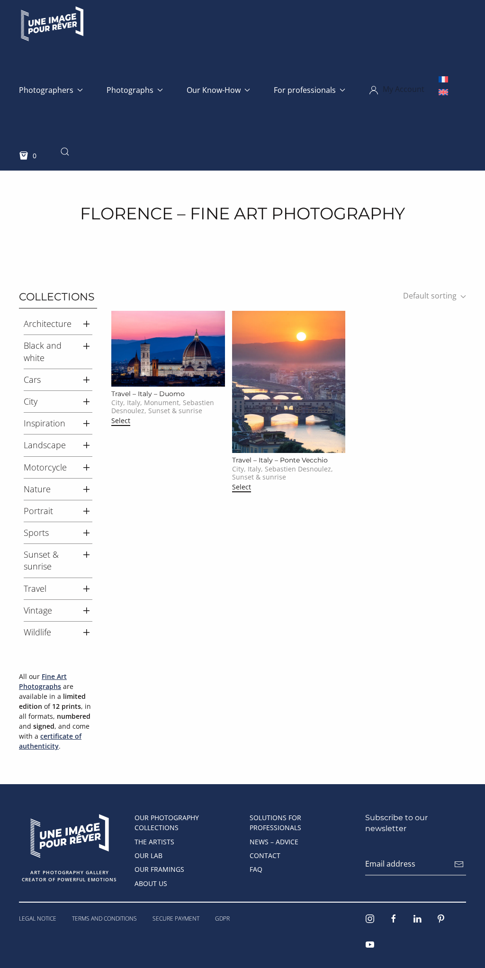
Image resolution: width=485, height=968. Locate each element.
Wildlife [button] (37, 632)
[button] (396, 90)
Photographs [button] (130, 90)
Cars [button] (32, 379)
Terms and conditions (104, 918)
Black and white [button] (43, 351)
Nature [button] (37, 489)
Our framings (159, 869)
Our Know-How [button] (214, 90)
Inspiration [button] (44, 423)
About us (151, 883)
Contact (265, 855)
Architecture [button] (48, 323)
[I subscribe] (459, 864)
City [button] (30, 401)
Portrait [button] (38, 510)
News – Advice (274, 841)
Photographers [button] (46, 90)
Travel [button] (35, 588)
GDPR (222, 918)
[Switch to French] (443, 78)
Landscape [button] (45, 445)
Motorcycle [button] (45, 467)
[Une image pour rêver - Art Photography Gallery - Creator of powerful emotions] (69, 835)
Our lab (148, 855)
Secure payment (176, 918)
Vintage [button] (38, 610)
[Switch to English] (443, 91)
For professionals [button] (305, 90)
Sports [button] (36, 532)
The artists (154, 841)
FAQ (256, 869)
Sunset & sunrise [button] (41, 560)
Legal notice (37, 918)
